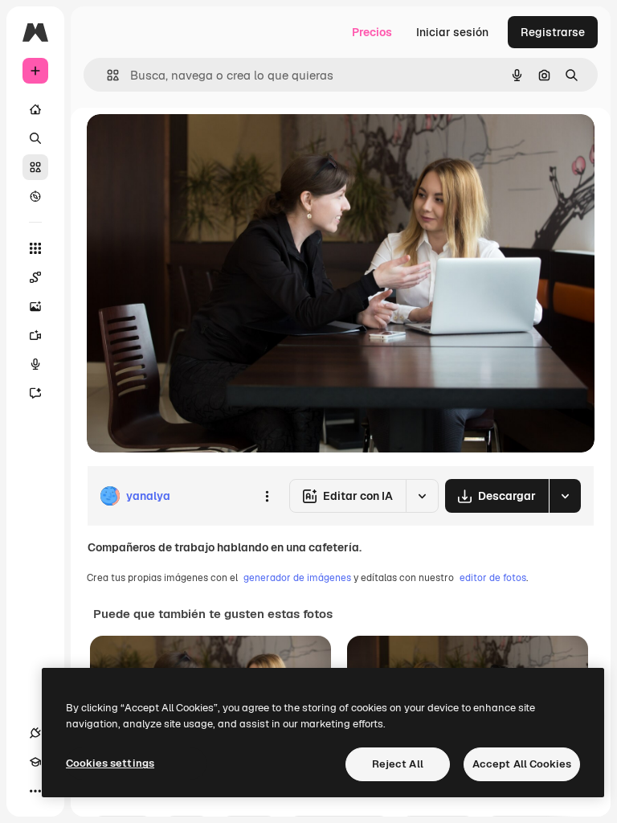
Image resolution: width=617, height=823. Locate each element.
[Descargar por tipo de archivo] (565, 496)
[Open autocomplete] (106, 75)
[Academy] (35, 762)
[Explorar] (35, 196)
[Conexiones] (35, 733)
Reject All (397, 764)
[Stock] (35, 167)
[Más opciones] (267, 496)
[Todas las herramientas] (35, 248)
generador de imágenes (297, 577)
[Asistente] (35, 393)
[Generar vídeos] (35, 335)
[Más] (35, 791)
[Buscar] (35, 138)
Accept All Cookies (521, 764)
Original (189, 144)
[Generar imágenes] (35, 306)
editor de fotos (493, 577)
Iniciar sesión (452, 32)
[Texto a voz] (35, 364)
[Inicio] (35, 109)
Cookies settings (110, 763)
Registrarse (553, 32)
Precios (372, 32)
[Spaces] (35, 277)
